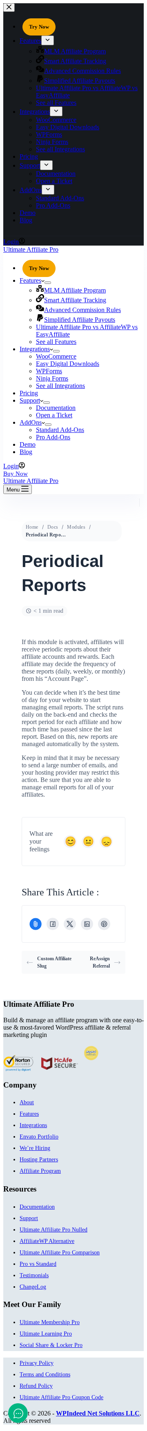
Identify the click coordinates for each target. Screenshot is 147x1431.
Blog (26, 451)
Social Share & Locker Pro (51, 1345)
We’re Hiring (35, 1148)
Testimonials (34, 1275)
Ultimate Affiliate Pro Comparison (60, 1252)
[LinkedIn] (87, 924)
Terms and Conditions (45, 1374)
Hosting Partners (39, 1159)
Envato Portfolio (39, 1137)
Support (30, 400)
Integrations (35, 349)
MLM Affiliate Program (75, 290)
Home (32, 527)
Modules (76, 527)
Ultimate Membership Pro (50, 1322)
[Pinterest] (104, 924)
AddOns (31, 422)
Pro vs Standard (38, 1264)
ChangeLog (33, 1287)
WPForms (49, 371)
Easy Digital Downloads (67, 363)
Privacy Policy (36, 1363)
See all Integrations (60, 385)
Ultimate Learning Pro (46, 1334)
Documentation (56, 407)
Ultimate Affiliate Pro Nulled (53, 1230)
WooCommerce (56, 356)
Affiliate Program (40, 1171)
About (27, 1102)
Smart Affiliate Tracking (75, 300)
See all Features (56, 341)
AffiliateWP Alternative (47, 1241)
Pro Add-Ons (53, 437)
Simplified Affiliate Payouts (79, 319)
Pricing (29, 393)
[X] (70, 924)
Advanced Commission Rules (82, 309)
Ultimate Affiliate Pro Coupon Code (61, 1397)
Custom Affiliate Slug (54, 962)
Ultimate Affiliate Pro (30, 249)
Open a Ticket (54, 415)
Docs (52, 527)
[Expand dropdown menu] (48, 282)
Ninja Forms (52, 378)
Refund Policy (36, 1386)
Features (30, 280)
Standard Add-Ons (60, 429)
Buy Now (15, 473)
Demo (28, 444)
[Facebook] (53, 924)
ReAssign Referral (100, 962)
